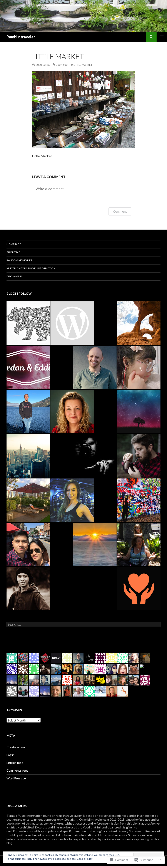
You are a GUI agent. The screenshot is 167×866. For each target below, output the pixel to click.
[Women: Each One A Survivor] (138, 544)
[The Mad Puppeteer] (95, 367)
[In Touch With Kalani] (72, 323)
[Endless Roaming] (138, 323)
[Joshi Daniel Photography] (95, 456)
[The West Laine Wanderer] (28, 323)
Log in (11, 755)
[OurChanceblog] (28, 588)
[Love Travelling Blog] (28, 500)
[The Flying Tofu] (138, 367)
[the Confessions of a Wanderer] (138, 500)
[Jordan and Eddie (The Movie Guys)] (28, 367)
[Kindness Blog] (138, 588)
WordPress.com (17, 778)
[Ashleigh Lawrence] (72, 500)
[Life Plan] (28, 456)
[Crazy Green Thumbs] (72, 411)
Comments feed (17, 770)
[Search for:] (83, 624)
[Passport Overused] (95, 544)
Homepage (14, 244)
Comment (120, 211)
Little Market (82, 64)
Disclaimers (14, 276)
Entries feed (15, 762)
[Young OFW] (28, 544)
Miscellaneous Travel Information (31, 268)
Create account (17, 747)
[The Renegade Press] (28, 411)
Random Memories (19, 260)
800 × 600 (61, 64)
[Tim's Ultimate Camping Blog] (138, 456)
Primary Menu (162, 37)
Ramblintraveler (21, 37)
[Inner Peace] (138, 411)
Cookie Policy (84, 858)
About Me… (14, 252)
